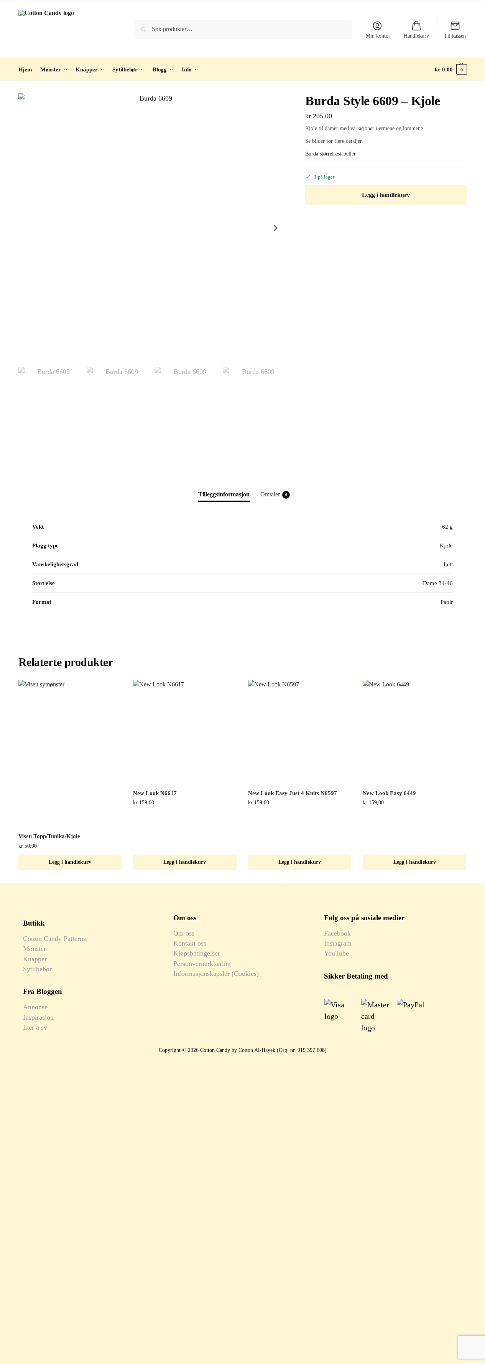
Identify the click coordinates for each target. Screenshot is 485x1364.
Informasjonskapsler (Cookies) (216, 973)
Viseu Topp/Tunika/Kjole (49, 836)
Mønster (34, 948)
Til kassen (455, 36)
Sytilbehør (37, 969)
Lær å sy (35, 1027)
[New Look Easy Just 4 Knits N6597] (300, 732)
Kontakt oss (189, 943)
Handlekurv (416, 36)
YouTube (336, 953)
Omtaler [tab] (273, 494)
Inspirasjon (38, 1017)
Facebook (337, 933)
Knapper (35, 959)
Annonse (35, 1007)
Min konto (377, 36)
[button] (451, 69)
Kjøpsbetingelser (196, 953)
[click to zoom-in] (153, 228)
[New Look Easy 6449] (414, 732)
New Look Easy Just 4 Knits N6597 (292, 793)
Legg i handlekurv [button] (70, 862)
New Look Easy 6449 (389, 793)
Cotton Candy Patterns (54, 938)
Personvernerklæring (202, 963)
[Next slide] (275, 228)
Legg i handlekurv (386, 195)
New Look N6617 (155, 793)
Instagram (338, 943)
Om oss (183, 933)
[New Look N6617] (185, 732)
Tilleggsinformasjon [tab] (224, 494)
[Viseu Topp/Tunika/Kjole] (70, 753)
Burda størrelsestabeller (330, 154)
